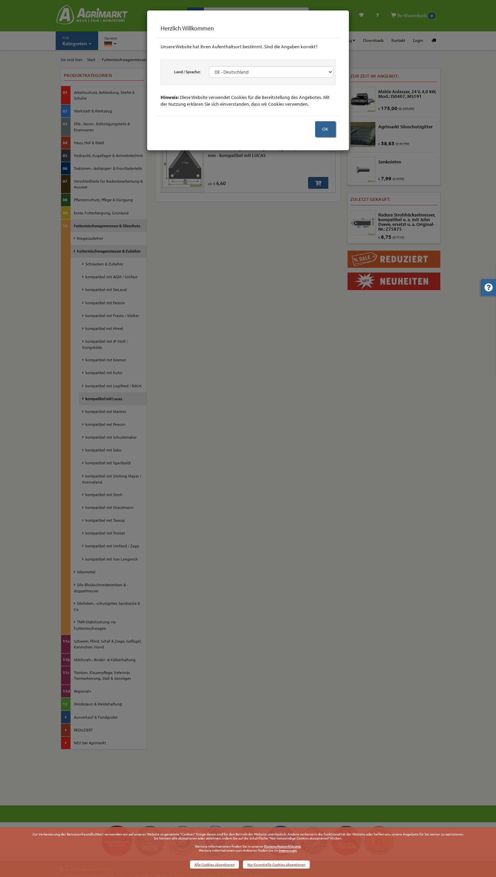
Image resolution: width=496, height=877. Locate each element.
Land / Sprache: (187, 71)
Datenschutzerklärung (282, 846)
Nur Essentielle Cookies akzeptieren (276, 864)
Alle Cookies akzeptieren (214, 864)
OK (325, 129)
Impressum (288, 850)
